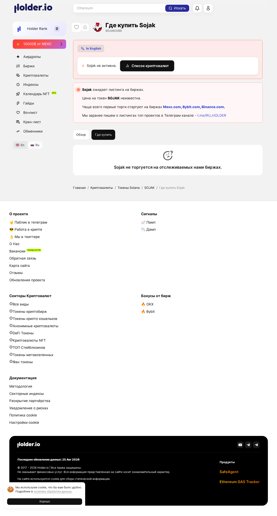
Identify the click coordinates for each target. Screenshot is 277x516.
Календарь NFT (36, 94)
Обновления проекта (27, 280)
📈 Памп (148, 222)
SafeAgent (229, 472)
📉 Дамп (148, 229)
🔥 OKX (147, 304)
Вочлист (30, 113)
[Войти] (208, 8)
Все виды (21, 304)
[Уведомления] (197, 8)
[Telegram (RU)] (256, 444)
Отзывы (16, 273)
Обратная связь (22, 258)
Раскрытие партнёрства (29, 401)
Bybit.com (191, 107)
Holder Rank (37, 29)
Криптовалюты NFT (29, 340)
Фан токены (23, 362)
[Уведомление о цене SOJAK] (85, 27)
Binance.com (213, 107)
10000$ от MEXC (37, 44)
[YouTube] (240, 444)
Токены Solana (129, 188)
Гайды (28, 103)
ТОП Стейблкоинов (29, 347)
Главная (79, 188)
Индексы (31, 85)
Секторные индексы (26, 394)
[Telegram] (248, 444)
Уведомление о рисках (28, 408)
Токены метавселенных (33, 355)
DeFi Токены (23, 333)
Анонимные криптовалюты (35, 326)
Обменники (33, 131)
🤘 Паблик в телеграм (28, 222)
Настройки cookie (24, 422)
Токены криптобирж (30, 312)
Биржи (28, 66)
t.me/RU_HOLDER (211, 115)
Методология (20, 386)
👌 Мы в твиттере (24, 237)
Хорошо (44, 501)
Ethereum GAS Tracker (240, 482)
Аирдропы (32, 57)
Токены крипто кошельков (35, 319)
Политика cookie (23, 415)
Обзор (81, 135)
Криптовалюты (35, 75)
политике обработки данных (53, 491)
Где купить (103, 135)
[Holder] (28, 445)
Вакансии (17, 251)
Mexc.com (172, 107)
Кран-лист (32, 122)
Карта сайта (19, 266)
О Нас (14, 244)
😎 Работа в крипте (25, 229)
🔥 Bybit (148, 312)
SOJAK (149, 188)
